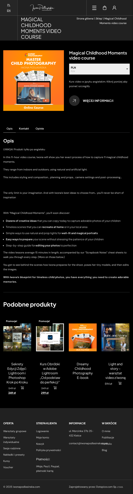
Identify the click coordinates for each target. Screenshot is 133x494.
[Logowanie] (114, 7)
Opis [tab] (9, 128)
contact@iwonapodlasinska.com (88, 443)
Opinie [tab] (40, 128)
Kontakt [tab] (24, 128)
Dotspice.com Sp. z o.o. (109, 486)
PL (8, 5)
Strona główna (85, 18)
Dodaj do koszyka (24, 387)
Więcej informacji (98, 100)
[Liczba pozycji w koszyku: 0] (104, 7)
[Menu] (94, 8)
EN (9, 10)
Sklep (99, 18)
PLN (73, 67)
